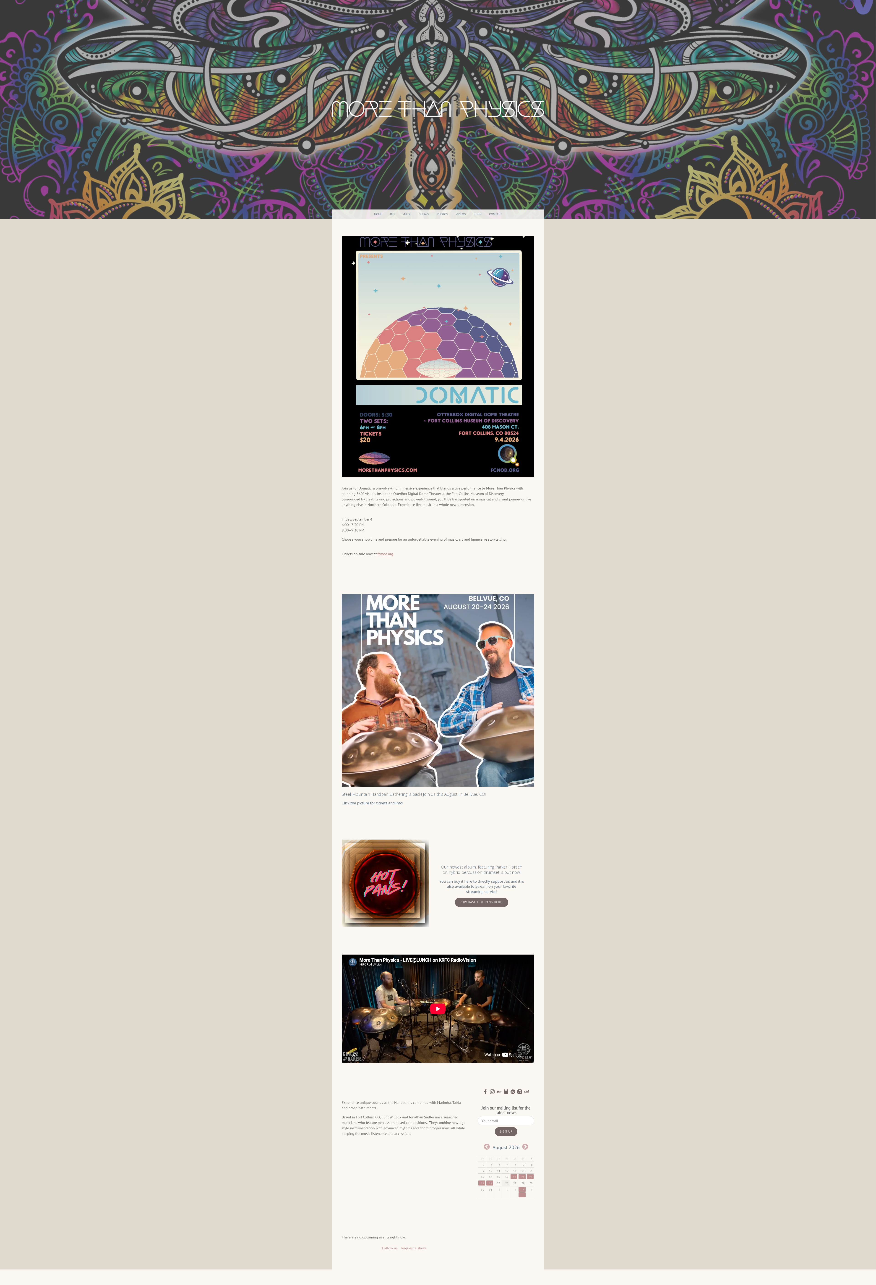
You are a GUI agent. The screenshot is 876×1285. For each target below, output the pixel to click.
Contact (495, 214)
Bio (392, 214)
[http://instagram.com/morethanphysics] (492, 1092)
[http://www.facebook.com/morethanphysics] (485, 1092)
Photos (442, 214)
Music (406, 214)
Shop (477, 214)
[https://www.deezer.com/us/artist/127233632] (526, 1092)
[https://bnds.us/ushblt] (506, 1092)
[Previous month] (487, 1146)
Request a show (413, 1248)
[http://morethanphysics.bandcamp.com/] (499, 1092)
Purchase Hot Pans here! (481, 902)
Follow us (390, 1248)
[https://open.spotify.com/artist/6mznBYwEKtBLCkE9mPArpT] (513, 1092)
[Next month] (525, 1146)
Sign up (506, 1131)
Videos (461, 214)
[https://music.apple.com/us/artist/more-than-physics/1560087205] (519, 1092)
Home (378, 214)
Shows (424, 214)
